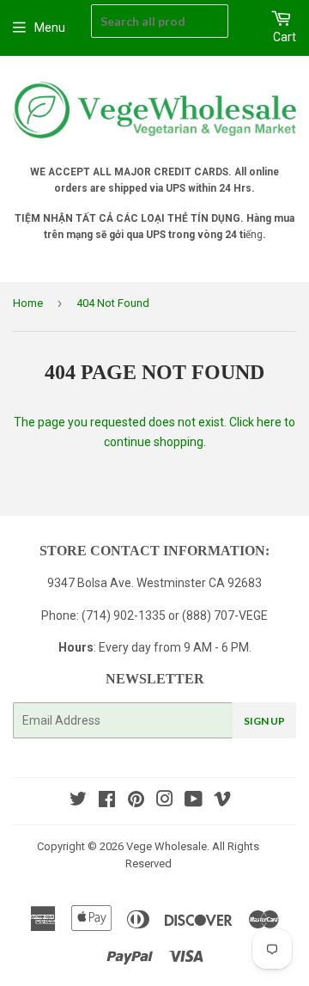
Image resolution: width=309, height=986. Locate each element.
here (269, 422)
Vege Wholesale (166, 846)
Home (28, 303)
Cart (284, 37)
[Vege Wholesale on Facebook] (107, 801)
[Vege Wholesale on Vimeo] (222, 801)
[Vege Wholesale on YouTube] (194, 801)
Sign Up (264, 720)
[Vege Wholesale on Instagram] (164, 801)
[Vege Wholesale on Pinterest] (136, 801)
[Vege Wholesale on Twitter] (78, 801)
